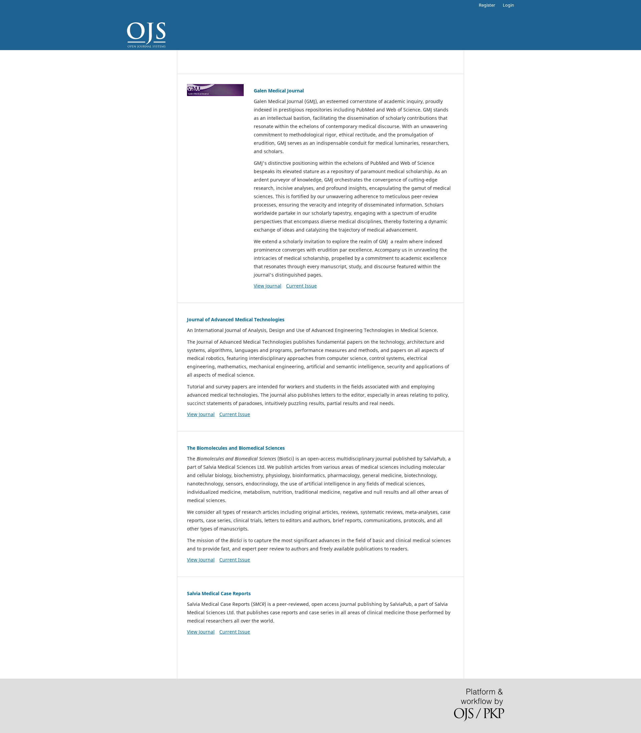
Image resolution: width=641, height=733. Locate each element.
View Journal (267, 286)
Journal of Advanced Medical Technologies (235, 319)
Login (508, 5)
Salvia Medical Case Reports (219, 593)
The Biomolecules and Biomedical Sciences (236, 448)
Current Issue (301, 286)
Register (487, 5)
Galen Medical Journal (279, 90)
